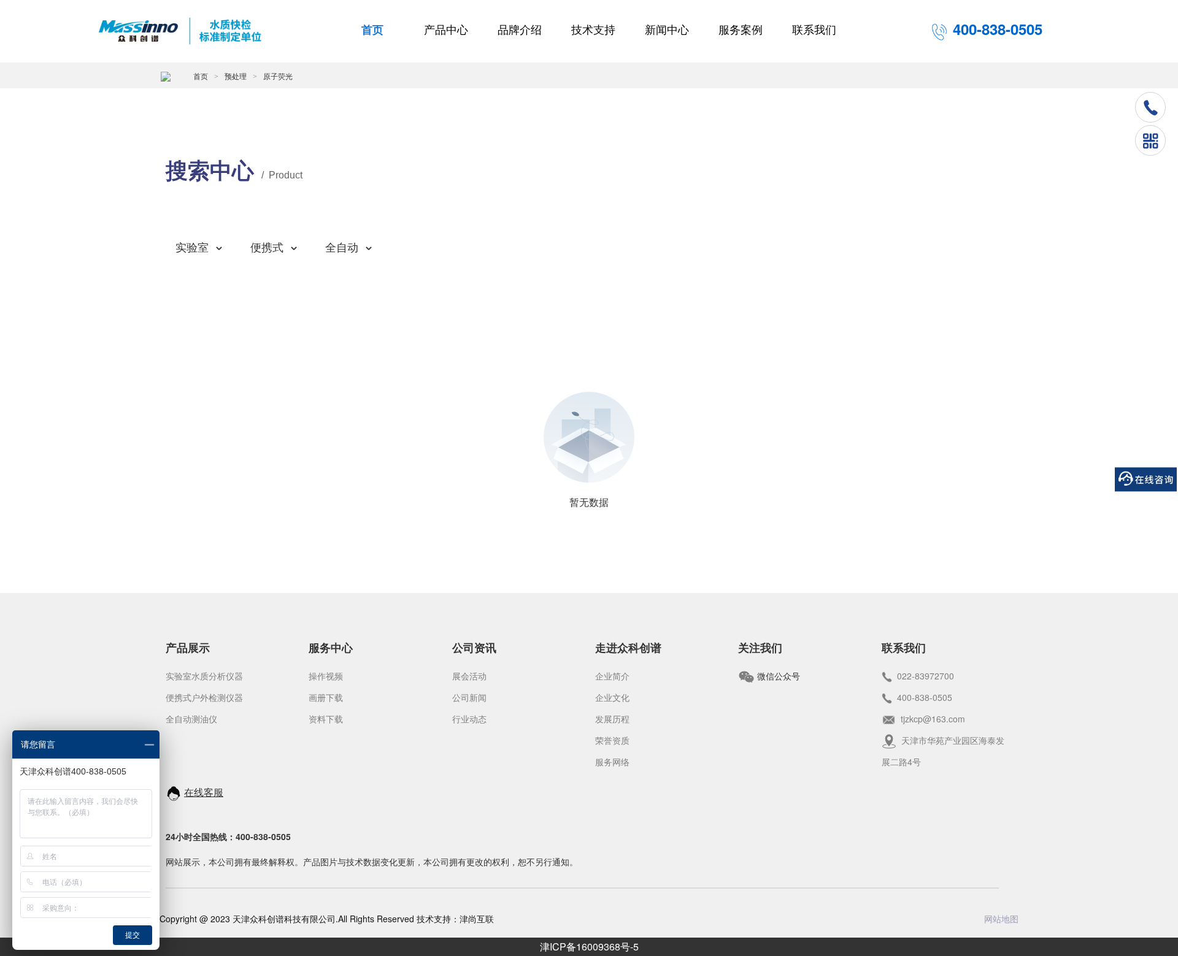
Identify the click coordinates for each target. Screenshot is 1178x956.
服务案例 (740, 30)
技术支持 (593, 30)
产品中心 (446, 30)
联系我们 (814, 30)
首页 (372, 30)
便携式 (266, 248)
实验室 (192, 248)
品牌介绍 (520, 30)
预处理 (236, 76)
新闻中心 (667, 30)
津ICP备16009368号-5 (589, 946)
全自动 (341, 248)
